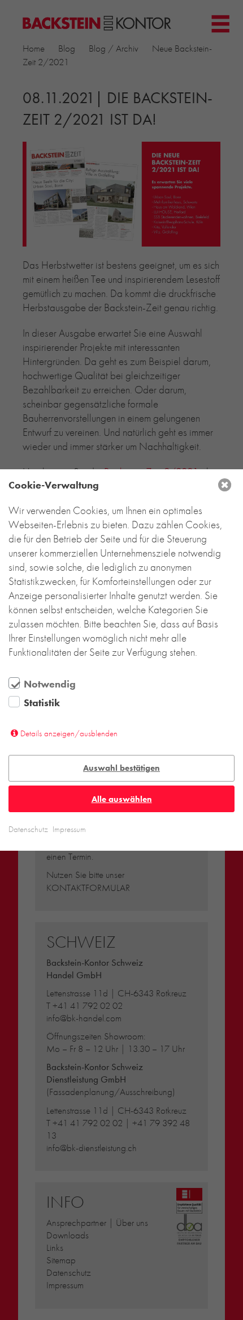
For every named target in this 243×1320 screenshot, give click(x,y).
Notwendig (50, 684)
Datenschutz (28, 829)
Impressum (69, 829)
